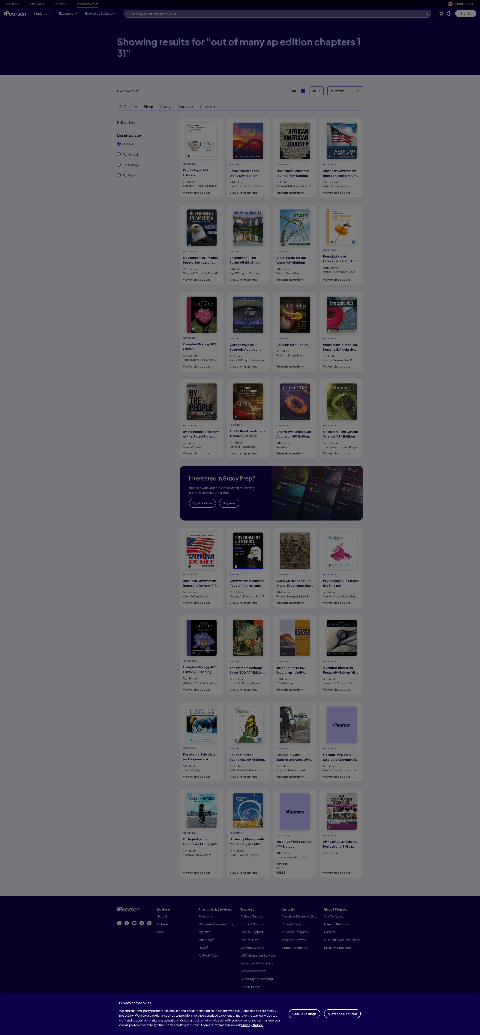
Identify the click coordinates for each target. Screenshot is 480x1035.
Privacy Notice (252, 1025)
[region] (240, 1014)
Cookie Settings (304, 1014)
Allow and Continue (342, 1014)
